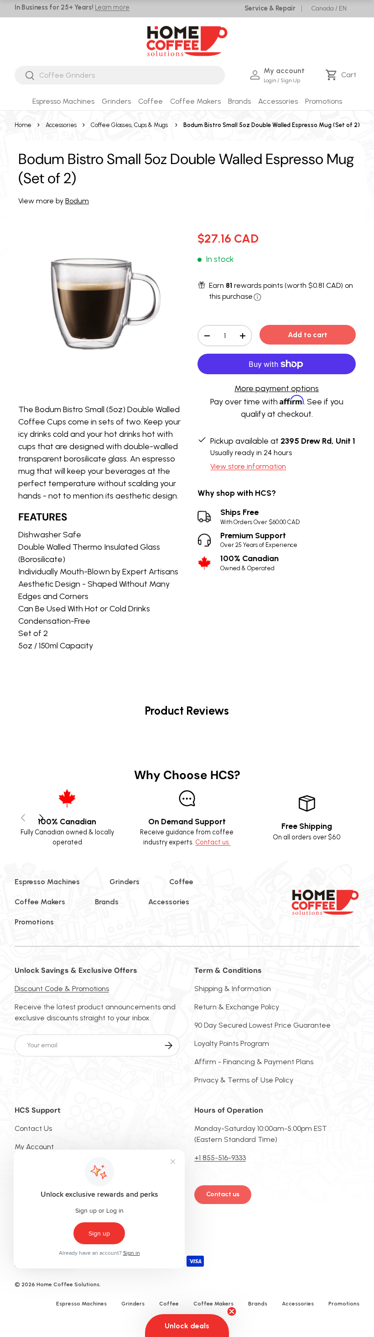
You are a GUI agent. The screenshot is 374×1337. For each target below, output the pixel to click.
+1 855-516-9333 (220, 1157)
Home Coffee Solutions (67, 1284)
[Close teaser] (231, 1311)
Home (23, 125)
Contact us (222, 1194)
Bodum (77, 200)
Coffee (181, 881)
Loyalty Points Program (231, 1043)
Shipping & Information (232, 988)
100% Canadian (249, 563)
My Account (34, 1146)
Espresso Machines (47, 881)
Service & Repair (270, 8)
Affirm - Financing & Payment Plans (253, 1061)
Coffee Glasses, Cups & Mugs (129, 125)
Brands (107, 901)
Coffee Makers (40, 901)
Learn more (112, 7)
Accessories (61, 125)
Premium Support (258, 540)
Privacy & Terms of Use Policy (243, 1080)
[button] (342, 75)
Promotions (323, 101)
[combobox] (120, 75)
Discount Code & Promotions (62, 988)
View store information (248, 466)
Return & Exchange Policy (236, 1007)
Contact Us (33, 1128)
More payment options (276, 388)
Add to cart (307, 334)
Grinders (124, 881)
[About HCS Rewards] (257, 297)
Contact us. (212, 842)
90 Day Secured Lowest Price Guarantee (262, 1025)
